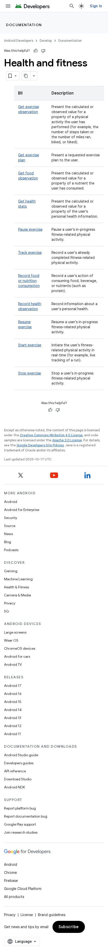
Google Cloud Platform (22, 888)
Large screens (15, 632)
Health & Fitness (16, 587)
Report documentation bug (25, 816)
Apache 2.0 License (67, 440)
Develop (46, 40)
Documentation (24, 25)
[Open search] (72, 6)
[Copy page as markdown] (26, 76)
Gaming (10, 571)
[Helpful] (35, 51)
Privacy (9, 603)
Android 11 (12, 734)
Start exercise (29, 345)
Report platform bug (20, 808)
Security (10, 517)
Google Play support (20, 824)
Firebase (11, 880)
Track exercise (30, 252)
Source (9, 525)
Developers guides (18, 763)
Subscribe (69, 926)
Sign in (96, 6)
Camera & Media (17, 595)
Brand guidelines (51, 915)
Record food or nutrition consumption (29, 280)
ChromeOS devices (19, 648)
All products (14, 896)
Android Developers (18, 40)
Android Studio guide (21, 755)
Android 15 (12, 701)
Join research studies (20, 832)
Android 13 (12, 718)
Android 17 (12, 685)
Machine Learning (18, 579)
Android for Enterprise (21, 509)
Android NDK (14, 787)
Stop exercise (29, 373)
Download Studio (17, 779)
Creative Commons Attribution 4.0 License (51, 435)
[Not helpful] (43, 51)
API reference (15, 771)
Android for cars (17, 656)
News (8, 534)
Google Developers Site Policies (40, 445)
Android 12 (12, 726)
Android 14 (13, 709)
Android (10, 501)
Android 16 (13, 693)
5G (6, 611)
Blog (7, 542)
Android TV (13, 664)
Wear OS (11, 640)
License (27, 915)
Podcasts (11, 550)
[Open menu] (8, 6)
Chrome (10, 872)
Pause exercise (30, 229)
